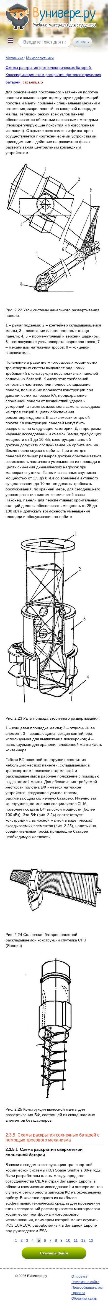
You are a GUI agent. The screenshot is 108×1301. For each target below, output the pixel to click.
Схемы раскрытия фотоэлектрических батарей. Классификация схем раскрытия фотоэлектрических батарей (53, 74)
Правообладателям (86, 1287)
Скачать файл (54, 1253)
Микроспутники (40, 58)
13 (91, 1240)
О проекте (79, 1276)
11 (76, 1240)
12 (83, 1240)
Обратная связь (84, 1298)
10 (68, 1240)
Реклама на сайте (85, 1282)
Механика (15, 58)
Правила (78, 1293)
